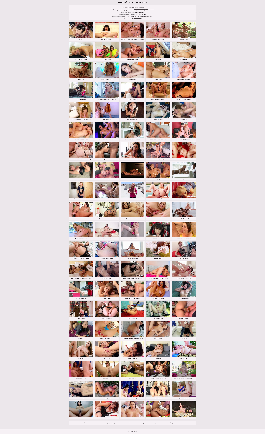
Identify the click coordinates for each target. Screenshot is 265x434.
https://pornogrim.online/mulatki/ (131, 10)
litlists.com (130, 431)
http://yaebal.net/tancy (137, 18)
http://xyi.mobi (135, 7)
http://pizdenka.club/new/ (140, 14)
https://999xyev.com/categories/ (141, 9)
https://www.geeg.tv (139, 12)
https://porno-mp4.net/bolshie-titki (137, 16)
